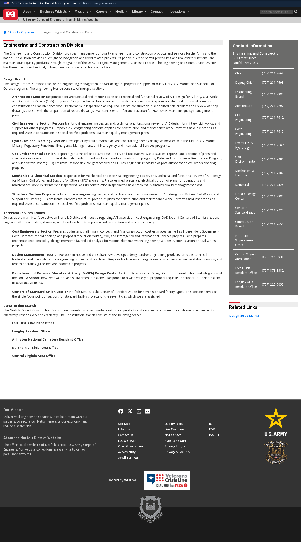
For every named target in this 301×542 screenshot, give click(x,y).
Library (138, 11)
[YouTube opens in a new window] (139, 411)
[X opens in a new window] (130, 411)
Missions (82, 11)
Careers (102, 11)
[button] (100, 3)
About (28, 11)
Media (120, 11)
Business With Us (54, 11)
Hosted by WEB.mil (122, 480)
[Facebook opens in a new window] (120, 411)
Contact (157, 11)
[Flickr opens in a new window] (147, 411)
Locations (178, 11)
